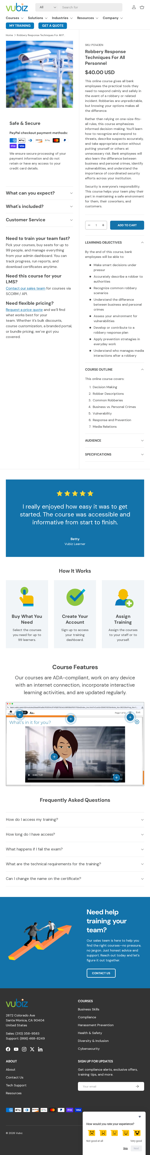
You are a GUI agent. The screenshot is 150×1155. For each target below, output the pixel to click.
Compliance (87, 1017)
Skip (125, 1148)
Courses (12, 18)
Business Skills (88, 1009)
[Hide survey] (140, 1117)
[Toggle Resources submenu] (97, 18)
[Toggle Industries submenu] (71, 18)
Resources (85, 18)
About (10, 1069)
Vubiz (19, 1133)
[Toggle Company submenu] (121, 18)
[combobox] (78, 7)
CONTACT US (101, 973)
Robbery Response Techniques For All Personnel (41, 35)
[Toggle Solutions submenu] (46, 18)
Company (111, 18)
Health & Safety (90, 1033)
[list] (39, 74)
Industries (60, 18)
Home (9, 35)
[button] (142, 7)
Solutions (35, 18)
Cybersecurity (89, 1048)
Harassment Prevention (96, 1025)
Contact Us (14, 1077)
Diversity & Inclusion (93, 1041)
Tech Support (16, 1085)
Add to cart (127, 225)
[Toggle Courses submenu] (22, 18)
